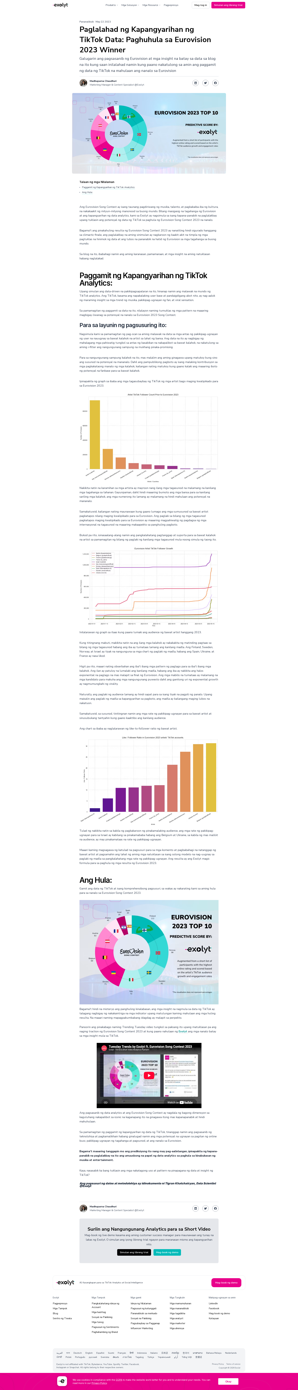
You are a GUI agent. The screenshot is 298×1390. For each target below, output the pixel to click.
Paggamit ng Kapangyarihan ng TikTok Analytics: (108, 187)
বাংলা (68, 1352)
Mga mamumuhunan (180, 1303)
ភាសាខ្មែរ (175, 1352)
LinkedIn (213, 1303)
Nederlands (231, 1352)
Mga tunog (98, 1322)
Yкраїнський (164, 1357)
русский (93, 1357)
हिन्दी (131, 1352)
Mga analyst (176, 1318)
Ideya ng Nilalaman (141, 1303)
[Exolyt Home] (66, 1283)
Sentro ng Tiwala (62, 1318)
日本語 (164, 1352)
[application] (149, 1381)
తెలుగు (116, 1357)
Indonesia (142, 1352)
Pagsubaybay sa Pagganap (145, 1323)
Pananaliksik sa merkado (144, 1313)
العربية (59, 1352)
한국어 (186, 1352)
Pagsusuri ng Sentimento (105, 1327)
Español (100, 1352)
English (89, 1352)
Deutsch (78, 1352)
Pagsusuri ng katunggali (143, 1308)
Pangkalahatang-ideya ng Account (105, 1305)
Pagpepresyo (171, 5)
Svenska (105, 1357)
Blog (55, 1313)
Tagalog (139, 1357)
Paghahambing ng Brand (105, 1332)
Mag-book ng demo (219, 1313)
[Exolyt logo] (60, 5)
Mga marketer (177, 1323)
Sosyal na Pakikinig (102, 1317)
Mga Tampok (60, 1308)
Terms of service (233, 1364)
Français (122, 1352)
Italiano (154, 1352)
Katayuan (214, 1318)
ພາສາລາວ (198, 1352)
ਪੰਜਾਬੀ (59, 1357)
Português (80, 1357)
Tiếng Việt (187, 1357)
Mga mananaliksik (179, 1308)
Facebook (214, 1308)
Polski (68, 1357)
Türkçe (150, 1357)
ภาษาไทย (127, 1357)
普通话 (198, 1357)
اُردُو (176, 1357)
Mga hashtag (99, 1312)
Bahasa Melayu (213, 1352)
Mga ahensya (177, 1328)
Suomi (111, 1352)
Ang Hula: (87, 192)
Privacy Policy (218, 1364)
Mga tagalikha (177, 1313)
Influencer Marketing (142, 1328)
